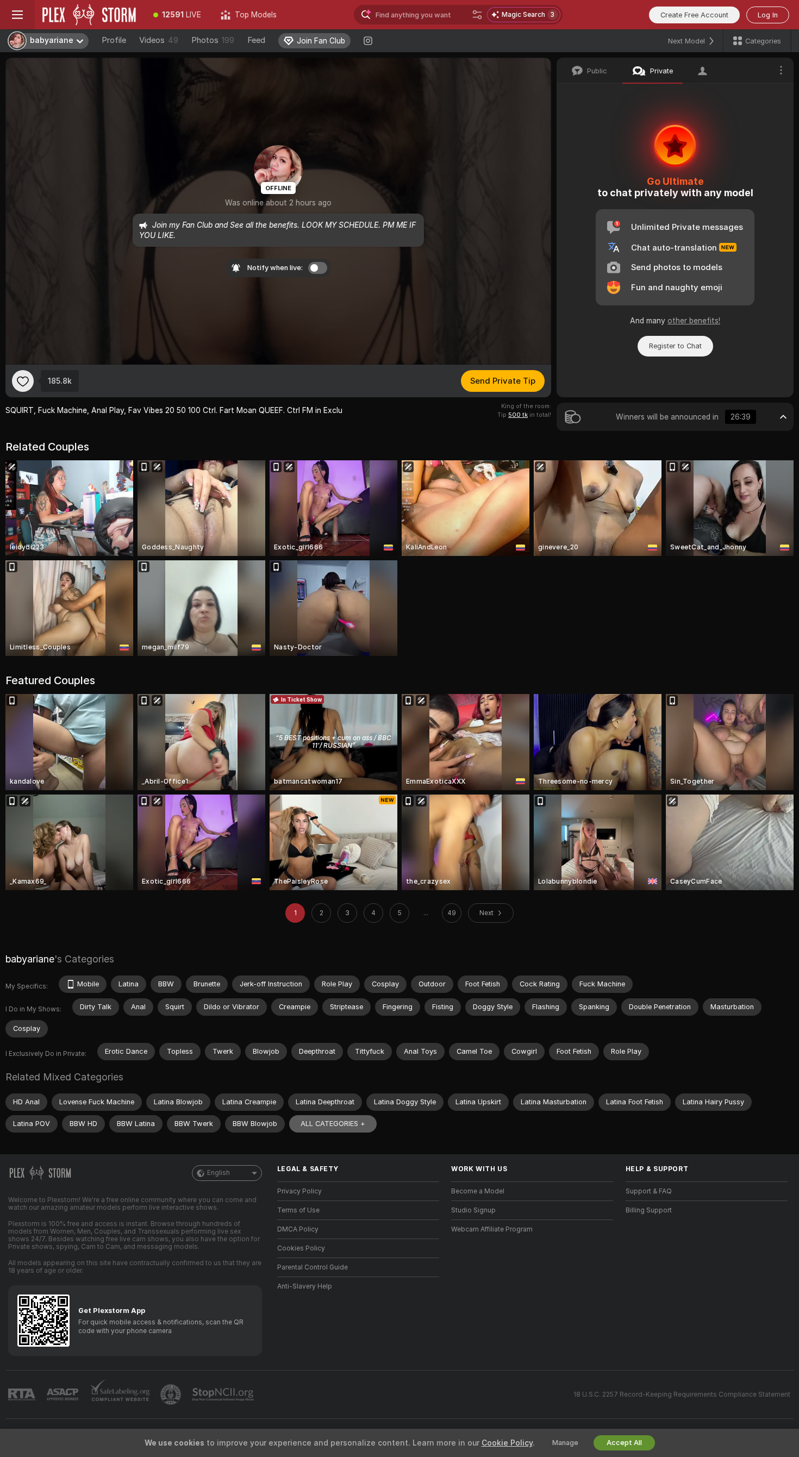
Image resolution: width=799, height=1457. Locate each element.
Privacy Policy (299, 1191)
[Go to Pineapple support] (171, 1394)
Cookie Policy (507, 1443)
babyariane (29, 959)
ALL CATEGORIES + (333, 1124)
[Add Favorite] (23, 381)
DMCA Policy (298, 1229)
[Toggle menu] (17, 14)
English (218, 1173)
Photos (212, 40)
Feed (256, 40)
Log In (768, 15)
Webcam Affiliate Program (492, 1229)
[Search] (477, 14)
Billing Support (649, 1210)
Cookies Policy (301, 1248)
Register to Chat (675, 346)
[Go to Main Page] (89, 14)
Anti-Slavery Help (304, 1286)
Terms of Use (298, 1210)
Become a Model (477, 1191)
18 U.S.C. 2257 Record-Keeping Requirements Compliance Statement (681, 1394)
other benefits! (693, 320)
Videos (158, 40)
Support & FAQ (649, 1191)
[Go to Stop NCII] (224, 1394)
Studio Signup (473, 1210)
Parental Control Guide (312, 1267)
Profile (114, 40)
